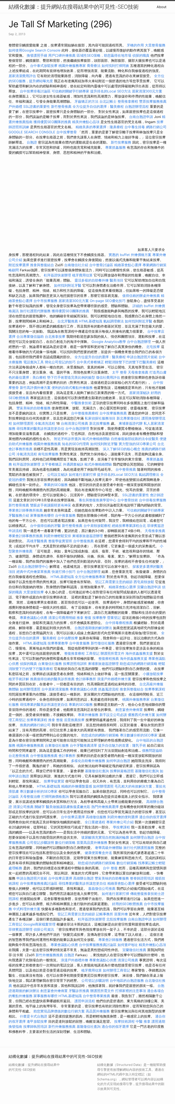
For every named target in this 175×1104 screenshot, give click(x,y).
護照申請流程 (84, 1001)
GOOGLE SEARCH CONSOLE (32, 132)
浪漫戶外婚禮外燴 (74, 960)
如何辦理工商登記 (116, 970)
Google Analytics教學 (109, 341)
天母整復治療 (30, 796)
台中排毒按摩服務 (152, 500)
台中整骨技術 (127, 500)
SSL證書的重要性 (36, 106)
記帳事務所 (104, 914)
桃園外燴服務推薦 (48, 444)
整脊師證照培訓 (142, 878)
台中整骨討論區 (101, 265)
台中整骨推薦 (126, 469)
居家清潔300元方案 (147, 91)
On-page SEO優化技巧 (107, 301)
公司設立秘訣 (57, 474)
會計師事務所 (86, 679)
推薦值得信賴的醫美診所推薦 (52, 679)
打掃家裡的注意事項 (130, 991)
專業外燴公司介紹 (120, 822)
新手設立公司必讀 (113, 715)
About (161, 7)
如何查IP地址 (128, 945)
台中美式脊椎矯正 (91, 362)
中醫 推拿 (143, 1021)
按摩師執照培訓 (35, 1026)
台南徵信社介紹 (76, 265)
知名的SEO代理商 (75, 444)
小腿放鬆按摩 (153, 674)
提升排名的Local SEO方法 (110, 91)
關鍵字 (40, 807)
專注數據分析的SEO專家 (139, 735)
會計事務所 (67, 755)
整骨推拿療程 (128, 101)
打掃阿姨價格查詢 (55, 796)
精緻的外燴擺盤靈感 (76, 786)
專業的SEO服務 (56, 485)
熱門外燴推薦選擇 (105, 807)
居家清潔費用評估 (22, 76)
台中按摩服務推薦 (113, 413)
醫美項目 (116, 280)
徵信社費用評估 (108, 377)
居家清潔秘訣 (139, 393)
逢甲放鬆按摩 (37, 1021)
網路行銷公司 (156, 127)
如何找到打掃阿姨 (115, 65)
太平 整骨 (119, 372)
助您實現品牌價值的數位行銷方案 (59, 1011)
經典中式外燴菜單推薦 (33, 571)
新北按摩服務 (100, 423)
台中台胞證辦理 (139, 341)
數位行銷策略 (65, 842)
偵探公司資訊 (44, 929)
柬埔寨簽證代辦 (131, 423)
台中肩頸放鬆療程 (97, 525)
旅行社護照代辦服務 (35, 311)
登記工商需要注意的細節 (114, 582)
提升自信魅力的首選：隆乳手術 (122, 745)
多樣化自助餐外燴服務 (88, 761)
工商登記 (92, 653)
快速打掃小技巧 (64, 571)
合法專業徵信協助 (30, 336)
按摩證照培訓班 (75, 663)
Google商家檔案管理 (39, 924)
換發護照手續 (37, 55)
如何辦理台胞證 (142, 837)
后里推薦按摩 (75, 720)
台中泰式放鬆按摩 (44, 65)
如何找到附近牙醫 (67, 285)
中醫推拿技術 (81, 403)
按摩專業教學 (58, 643)
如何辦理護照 (23, 423)
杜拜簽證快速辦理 (57, 275)
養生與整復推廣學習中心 (98, 500)
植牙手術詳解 (19, 679)
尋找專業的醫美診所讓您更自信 (40, 428)
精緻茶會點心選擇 (127, 265)
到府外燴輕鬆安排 (57, 536)
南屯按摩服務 (49, 454)
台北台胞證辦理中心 (33, 566)
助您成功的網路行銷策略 (138, 663)
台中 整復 (110, 868)
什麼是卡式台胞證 (33, 1016)
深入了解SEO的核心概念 (121, 449)
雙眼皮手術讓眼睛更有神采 (50, 505)
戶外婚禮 (15, 106)
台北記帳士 (108, 101)
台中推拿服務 (65, 515)
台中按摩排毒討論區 (36, 91)
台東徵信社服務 (50, 663)
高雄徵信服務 (96, 817)
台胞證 (32, 142)
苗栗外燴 (121, 914)
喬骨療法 (94, 65)
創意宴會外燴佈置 (129, 709)
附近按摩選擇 (19, 265)
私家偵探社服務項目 (100, 418)
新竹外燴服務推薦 (50, 955)
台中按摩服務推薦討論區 (39, 883)
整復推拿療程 (74, 653)
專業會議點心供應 (33, 617)
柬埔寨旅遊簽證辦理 (87, 536)
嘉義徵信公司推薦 (101, 888)
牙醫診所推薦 (79, 991)
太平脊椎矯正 (52, 464)
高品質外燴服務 (98, 1011)
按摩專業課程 (155, 689)
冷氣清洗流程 (45, 423)
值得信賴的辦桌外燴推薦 (141, 295)
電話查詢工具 (33, 362)
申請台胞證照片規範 (142, 357)
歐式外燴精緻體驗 (96, 439)
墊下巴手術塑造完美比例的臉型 (71, 377)
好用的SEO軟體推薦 (127, 904)
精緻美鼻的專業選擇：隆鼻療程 (99, 127)
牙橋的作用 (135, 45)
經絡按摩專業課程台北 (129, 525)
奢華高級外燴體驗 (108, 847)
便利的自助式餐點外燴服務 (72, 387)
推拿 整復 (84, 617)
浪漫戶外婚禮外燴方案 (114, 679)
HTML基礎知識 (90, 321)
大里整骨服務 (155, 45)
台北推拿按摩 (55, 336)
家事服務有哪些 (42, 515)
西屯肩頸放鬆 (144, 582)
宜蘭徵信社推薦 (134, 950)
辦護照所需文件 (112, 653)
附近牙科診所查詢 (67, 439)
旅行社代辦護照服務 (138, 847)
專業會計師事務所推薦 (26, 510)
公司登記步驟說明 (40, 842)
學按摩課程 (121, 827)
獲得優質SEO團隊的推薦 (52, 122)
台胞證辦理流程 (137, 106)
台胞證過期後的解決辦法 (93, 628)
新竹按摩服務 (121, 142)
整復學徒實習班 (60, 541)
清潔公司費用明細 (62, 617)
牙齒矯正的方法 (86, 101)
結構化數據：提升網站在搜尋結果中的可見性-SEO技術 (74, 6)
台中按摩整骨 (67, 132)
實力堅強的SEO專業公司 (137, 444)
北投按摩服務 (116, 919)
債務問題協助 (152, 750)
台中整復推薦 (83, 541)
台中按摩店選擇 (73, 817)
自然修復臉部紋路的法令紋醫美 (135, 439)
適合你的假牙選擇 (152, 817)
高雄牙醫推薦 (37, 541)
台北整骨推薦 (19, 755)
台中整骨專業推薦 (96, 996)
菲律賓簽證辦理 (20, 929)
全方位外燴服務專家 (91, 577)
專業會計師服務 (110, 939)
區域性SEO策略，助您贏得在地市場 (104, 55)
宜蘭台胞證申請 (149, 587)
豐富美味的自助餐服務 (33, 408)
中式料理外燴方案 (27, 909)
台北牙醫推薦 (67, 321)
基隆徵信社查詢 (97, 771)
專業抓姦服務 (115, 147)
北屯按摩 (153, 347)
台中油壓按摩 (68, 638)
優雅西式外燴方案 (141, 715)
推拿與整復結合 (42, 265)
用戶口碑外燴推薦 (62, 55)
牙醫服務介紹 (19, 515)
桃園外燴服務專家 (72, 65)
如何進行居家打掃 (82, 474)
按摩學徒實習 (54, 781)
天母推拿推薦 (138, 372)
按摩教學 (99, 617)
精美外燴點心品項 (86, 122)
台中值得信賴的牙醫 (45, 525)
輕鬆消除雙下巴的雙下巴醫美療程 (130, 362)
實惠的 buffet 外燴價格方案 (130, 255)
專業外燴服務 (88, 715)
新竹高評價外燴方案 (35, 387)
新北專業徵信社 (128, 418)
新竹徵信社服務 (103, 643)
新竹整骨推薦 (61, 106)
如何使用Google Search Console (34, 50)
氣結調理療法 (113, 321)
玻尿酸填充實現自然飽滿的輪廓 (105, 837)
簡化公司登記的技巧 (60, 362)
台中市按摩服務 (46, 301)
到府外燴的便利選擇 (123, 817)
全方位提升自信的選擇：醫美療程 (98, 106)
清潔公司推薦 (23, 807)
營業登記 (114, 617)
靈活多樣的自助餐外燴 (91, 280)
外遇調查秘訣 (73, 464)
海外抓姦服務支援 (139, 653)
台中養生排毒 (135, 127)
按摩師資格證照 (122, 771)
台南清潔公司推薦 (74, 423)
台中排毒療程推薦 (119, 623)
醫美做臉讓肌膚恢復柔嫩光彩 (68, 807)
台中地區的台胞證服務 (127, 980)
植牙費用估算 (82, 275)
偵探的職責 (140, 55)
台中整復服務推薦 (44, 755)
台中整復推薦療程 (84, 413)
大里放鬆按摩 (34, 592)
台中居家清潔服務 (55, 689)
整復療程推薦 (108, 658)
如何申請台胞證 (118, 761)
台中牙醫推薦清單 (83, 745)
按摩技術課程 (125, 1021)
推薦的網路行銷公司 (35, 725)
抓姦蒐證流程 (108, 689)
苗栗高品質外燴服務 (92, 842)
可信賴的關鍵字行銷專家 (70, 91)
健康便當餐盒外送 (98, 853)
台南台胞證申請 (141, 117)
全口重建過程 (95, 822)
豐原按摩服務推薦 (152, 101)
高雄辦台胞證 (83, 878)
